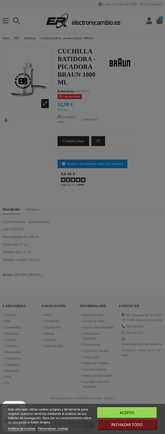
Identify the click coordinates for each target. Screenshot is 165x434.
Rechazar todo (127, 424)
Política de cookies (21, 428)
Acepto (127, 412)
